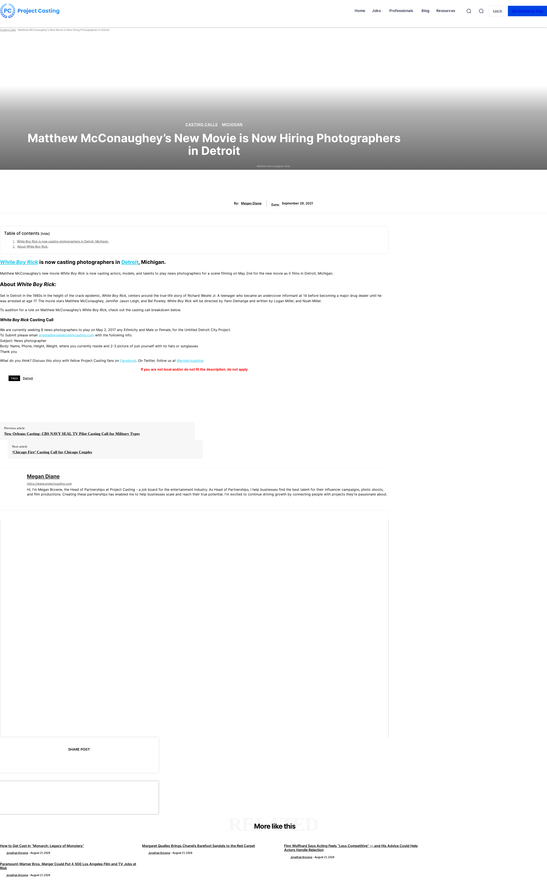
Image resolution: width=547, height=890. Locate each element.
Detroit (129, 262)
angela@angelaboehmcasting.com (66, 335)
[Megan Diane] (10, 489)
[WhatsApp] (87, 760)
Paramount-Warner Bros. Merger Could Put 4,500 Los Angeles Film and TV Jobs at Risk (68, 866)
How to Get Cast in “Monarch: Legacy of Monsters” (42, 846)
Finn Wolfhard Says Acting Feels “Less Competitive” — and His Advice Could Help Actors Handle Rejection (351, 848)
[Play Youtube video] (194, 628)
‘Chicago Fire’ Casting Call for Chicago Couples (52, 452)
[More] (117, 760)
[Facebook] (41, 760)
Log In (497, 11)
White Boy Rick (19, 262)
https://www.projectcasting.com (49, 483)
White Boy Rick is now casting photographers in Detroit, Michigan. (63, 241)
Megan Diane (251, 203)
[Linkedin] (28, 501)
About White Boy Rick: (32, 246)
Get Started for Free (527, 11)
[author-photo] (3, 853)
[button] (469, 11)
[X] (56, 760)
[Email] (102, 760)
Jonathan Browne (17, 853)
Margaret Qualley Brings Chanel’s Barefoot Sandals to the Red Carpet (198, 846)
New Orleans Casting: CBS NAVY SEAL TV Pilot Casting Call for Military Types (72, 434)
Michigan (232, 124)
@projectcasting (190, 360)
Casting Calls (8, 29)
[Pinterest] (71, 760)
